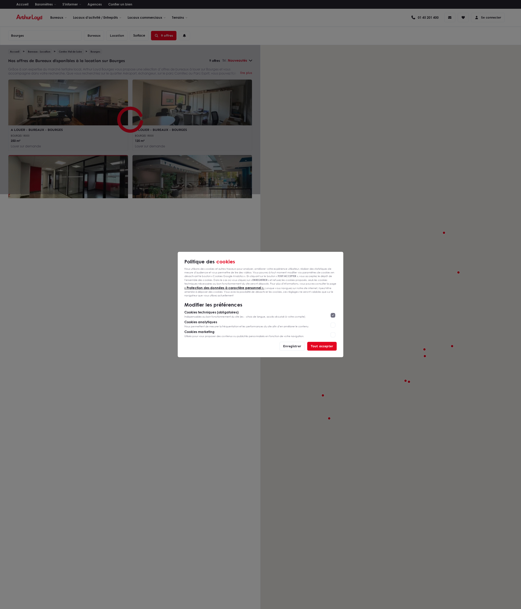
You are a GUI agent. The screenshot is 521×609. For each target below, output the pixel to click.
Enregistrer (292, 346)
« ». (224, 288)
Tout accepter (322, 346)
